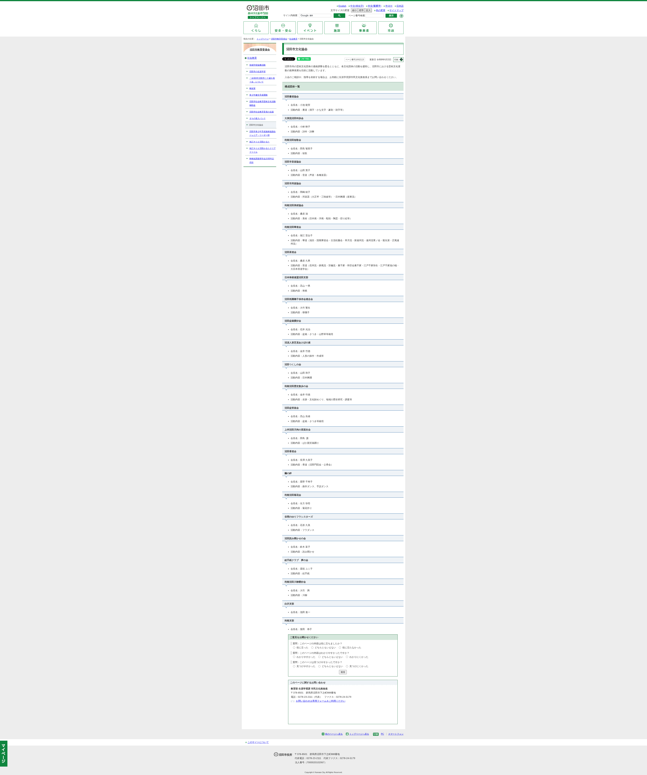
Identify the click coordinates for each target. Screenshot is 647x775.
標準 (361, 10)
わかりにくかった (358, 657)
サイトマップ (396, 10)
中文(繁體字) (374, 6)
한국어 (388, 6)
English (342, 6)
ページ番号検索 (356, 15)
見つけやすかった (306, 666)
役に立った (302, 647)
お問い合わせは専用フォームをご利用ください (320, 701)
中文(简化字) (357, 6)
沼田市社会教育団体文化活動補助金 (262, 103)
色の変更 (380, 10)
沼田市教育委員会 (279, 39)
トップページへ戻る (359, 734)
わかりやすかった (306, 657)
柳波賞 (252, 88)
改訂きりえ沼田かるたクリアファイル (262, 150)
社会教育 (293, 39)
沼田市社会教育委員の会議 (261, 112)
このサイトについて (258, 742)
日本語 (400, 6)
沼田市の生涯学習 (257, 71)
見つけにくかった (358, 666)
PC (382, 734)
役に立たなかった (351, 647)
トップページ (263, 39)
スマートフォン (396, 734)
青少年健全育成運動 (258, 95)
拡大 (368, 10)
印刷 (396, 59)
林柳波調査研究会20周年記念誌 (261, 160)
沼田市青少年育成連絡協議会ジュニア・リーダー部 (262, 133)
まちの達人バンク (257, 118)
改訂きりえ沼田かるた (259, 142)
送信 (343, 672)
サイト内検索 (290, 15)
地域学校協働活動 (257, 65)
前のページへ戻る (334, 734)
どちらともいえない (325, 647)
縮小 (354, 10)
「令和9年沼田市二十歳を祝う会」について (262, 80)
